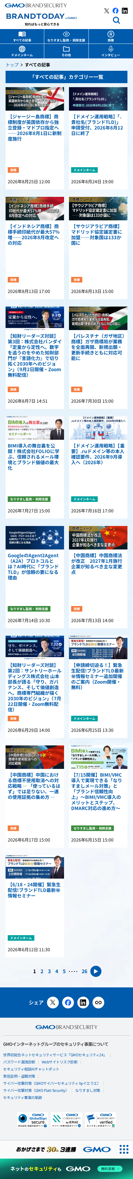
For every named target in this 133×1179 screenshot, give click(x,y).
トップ (12, 65)
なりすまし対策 (87, 1090)
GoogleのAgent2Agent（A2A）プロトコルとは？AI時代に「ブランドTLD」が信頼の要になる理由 (33, 567)
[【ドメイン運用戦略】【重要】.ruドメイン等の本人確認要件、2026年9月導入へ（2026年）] (98, 428)
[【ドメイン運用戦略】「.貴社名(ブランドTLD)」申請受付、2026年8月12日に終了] (98, 99)
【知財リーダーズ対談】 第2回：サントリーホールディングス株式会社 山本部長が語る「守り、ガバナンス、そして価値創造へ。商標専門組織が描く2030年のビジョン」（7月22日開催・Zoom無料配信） (35, 688)
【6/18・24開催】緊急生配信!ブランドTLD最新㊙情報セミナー (34, 890)
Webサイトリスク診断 (60, 1062)
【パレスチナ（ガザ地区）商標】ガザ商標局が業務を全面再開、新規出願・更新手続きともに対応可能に (98, 347)
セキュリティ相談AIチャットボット (31, 1069)
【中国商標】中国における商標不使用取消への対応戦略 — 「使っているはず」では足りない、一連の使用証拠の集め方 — (34, 786)
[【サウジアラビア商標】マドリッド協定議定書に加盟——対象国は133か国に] (98, 208)
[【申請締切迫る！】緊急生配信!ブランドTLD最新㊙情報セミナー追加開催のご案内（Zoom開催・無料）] (98, 647)
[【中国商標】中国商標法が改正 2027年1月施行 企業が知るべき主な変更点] (98, 537)
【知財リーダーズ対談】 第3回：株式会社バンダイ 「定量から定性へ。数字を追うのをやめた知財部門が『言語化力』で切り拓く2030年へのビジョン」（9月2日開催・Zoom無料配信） (35, 355)
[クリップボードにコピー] (98, 1002)
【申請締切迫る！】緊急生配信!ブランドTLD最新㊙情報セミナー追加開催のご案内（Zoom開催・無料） (97, 676)
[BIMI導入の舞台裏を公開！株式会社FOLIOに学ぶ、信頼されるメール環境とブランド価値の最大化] (35, 428)
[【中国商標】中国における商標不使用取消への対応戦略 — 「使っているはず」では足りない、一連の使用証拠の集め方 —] (35, 757)
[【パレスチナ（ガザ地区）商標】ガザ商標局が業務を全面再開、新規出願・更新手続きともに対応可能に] (98, 318)
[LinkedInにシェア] (83, 1002)
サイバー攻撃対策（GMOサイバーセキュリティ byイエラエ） (52, 1083)
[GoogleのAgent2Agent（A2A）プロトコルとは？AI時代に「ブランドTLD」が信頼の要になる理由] (35, 537)
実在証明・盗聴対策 (19, 1076)
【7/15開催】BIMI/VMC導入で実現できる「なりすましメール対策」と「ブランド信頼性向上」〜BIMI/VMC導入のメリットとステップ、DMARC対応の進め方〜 (96, 791)
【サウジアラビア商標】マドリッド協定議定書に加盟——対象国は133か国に (96, 235)
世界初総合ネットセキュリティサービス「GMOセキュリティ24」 (55, 1055)
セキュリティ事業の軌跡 (22, 1098)
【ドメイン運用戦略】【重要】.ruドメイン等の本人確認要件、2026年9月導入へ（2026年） (98, 454)
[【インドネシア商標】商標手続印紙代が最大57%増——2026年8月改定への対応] (35, 208)
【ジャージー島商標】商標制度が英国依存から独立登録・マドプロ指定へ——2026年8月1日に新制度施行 (35, 128)
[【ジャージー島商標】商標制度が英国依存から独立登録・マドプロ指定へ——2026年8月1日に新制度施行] (35, 99)
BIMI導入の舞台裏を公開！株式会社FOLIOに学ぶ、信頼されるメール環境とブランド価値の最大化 (33, 457)
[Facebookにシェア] (68, 1002)
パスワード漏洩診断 (19, 1062)
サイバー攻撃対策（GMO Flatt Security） (36, 1090)
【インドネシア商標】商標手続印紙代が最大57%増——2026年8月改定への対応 (33, 235)
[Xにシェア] (53, 1002)
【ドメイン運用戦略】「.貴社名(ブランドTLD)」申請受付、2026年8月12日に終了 (97, 125)
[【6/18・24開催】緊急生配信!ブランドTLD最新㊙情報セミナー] (35, 867)
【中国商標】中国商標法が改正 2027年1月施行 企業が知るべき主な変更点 (98, 564)
